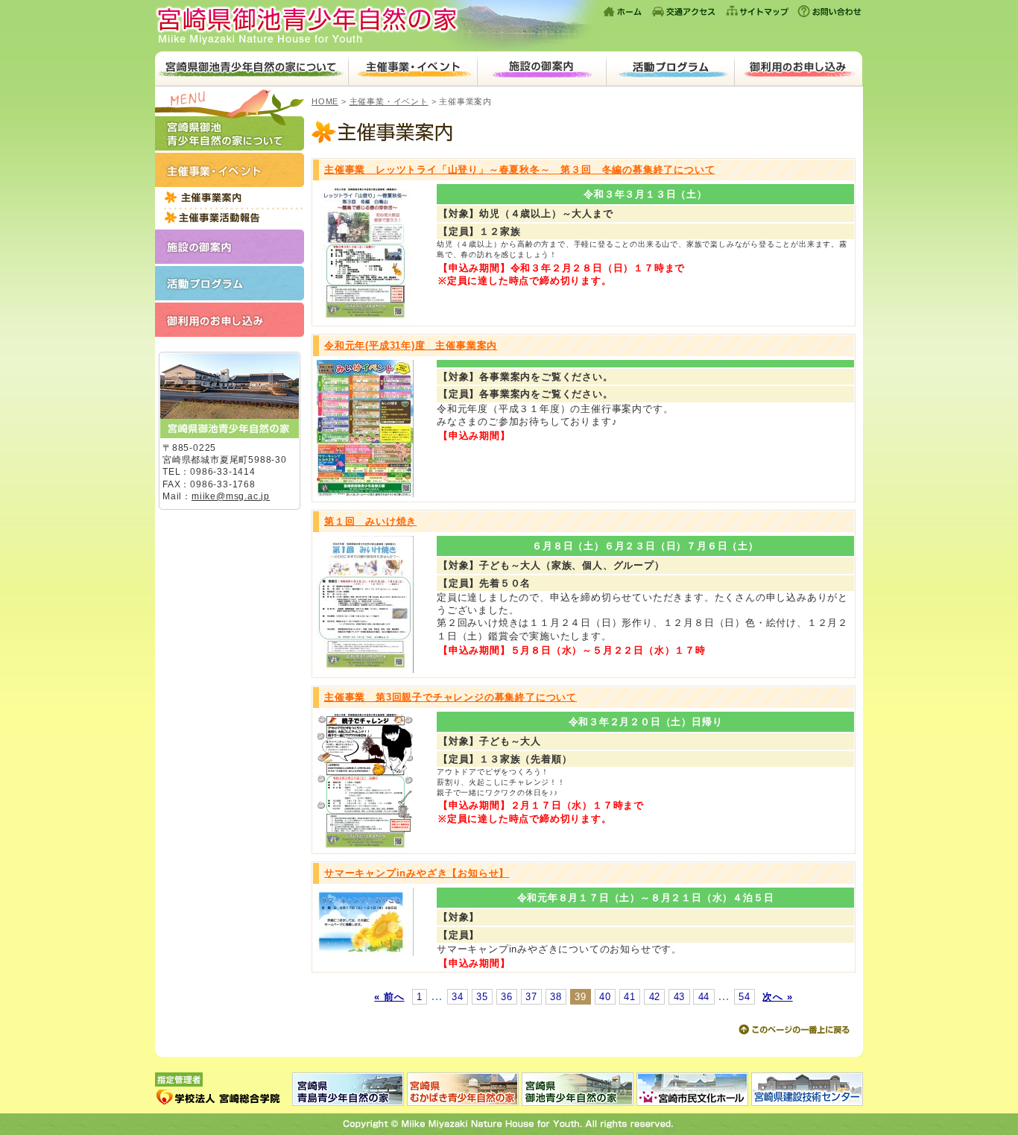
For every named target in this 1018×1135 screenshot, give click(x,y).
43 (680, 996)
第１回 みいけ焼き (370, 521)
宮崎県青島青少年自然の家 (348, 1089)
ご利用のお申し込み (798, 68)
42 (655, 996)
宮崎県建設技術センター (806, 1089)
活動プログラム (670, 68)
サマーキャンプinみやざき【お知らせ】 (416, 873)
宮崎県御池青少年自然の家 (378, 25)
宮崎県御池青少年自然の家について (251, 68)
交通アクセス (684, 11)
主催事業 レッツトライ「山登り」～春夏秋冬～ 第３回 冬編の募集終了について (519, 169)
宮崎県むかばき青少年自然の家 (462, 1089)
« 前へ (389, 996)
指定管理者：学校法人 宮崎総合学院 (223, 1089)
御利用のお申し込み (229, 320)
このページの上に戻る (793, 1030)
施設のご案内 (541, 68)
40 (605, 996)
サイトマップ (757, 11)
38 (556, 996)
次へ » (777, 996)
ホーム (623, 11)
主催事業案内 (584, 133)
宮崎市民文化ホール (692, 1089)
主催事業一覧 (229, 197)
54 (744, 996)
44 (704, 996)
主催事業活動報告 (229, 217)
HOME (325, 101)
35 (482, 996)
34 (458, 996)
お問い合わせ (828, 11)
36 (507, 996)
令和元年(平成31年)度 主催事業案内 (410, 345)
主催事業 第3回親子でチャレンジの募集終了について (450, 697)
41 (630, 996)
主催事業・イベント (412, 68)
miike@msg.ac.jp (231, 496)
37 (531, 996)
